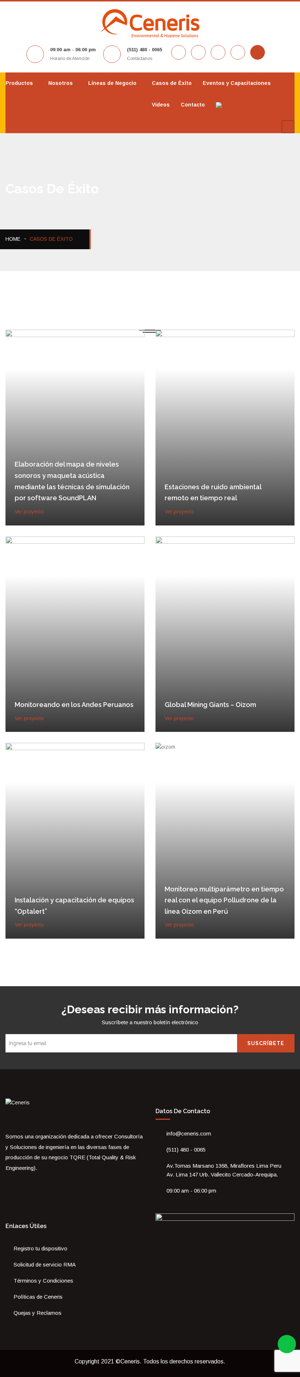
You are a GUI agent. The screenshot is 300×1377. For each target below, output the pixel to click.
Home (12, 239)
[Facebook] (7, 1184)
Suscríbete (265, 1043)
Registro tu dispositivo (40, 1248)
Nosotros (60, 83)
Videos (161, 105)
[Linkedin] (38, 1184)
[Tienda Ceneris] (48, 1184)
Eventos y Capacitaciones (237, 83)
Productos (19, 83)
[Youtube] (28, 1184)
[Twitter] (18, 1184)
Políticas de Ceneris (38, 1297)
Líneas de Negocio (112, 83)
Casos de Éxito (172, 83)
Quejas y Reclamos (37, 1313)
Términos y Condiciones (43, 1280)
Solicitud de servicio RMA (45, 1264)
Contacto (193, 105)
